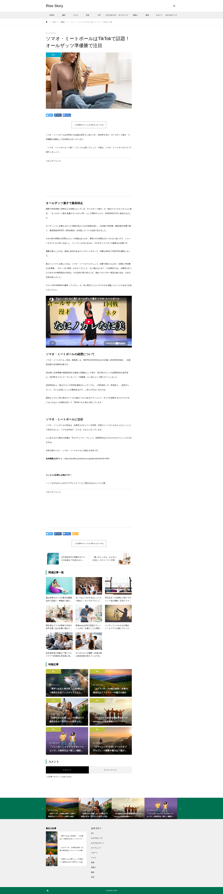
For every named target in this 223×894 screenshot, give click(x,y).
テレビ (75, 15)
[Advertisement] (89, 178)
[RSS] (47, 890)
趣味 (63, 15)
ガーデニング (123, 15)
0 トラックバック (110, 770)
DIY (99, 15)
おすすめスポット (111, 16)
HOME (51, 15)
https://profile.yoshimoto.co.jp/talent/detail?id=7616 (86, 459)
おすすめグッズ (171, 15)
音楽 (87, 15)
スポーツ (159, 15)
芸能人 (135, 15)
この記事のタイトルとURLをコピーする (88, 125)
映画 (147, 15)
